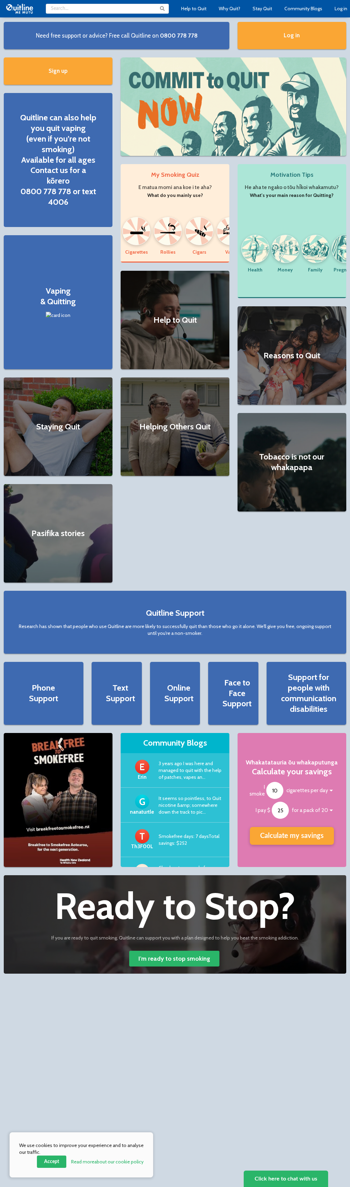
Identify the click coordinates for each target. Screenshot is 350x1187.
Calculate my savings (292, 835)
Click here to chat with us (286, 1179)
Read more (107, 1162)
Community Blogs (303, 8)
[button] (116, 35)
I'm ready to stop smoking (174, 958)
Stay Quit (262, 8)
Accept (51, 1161)
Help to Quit (193, 8)
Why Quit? (229, 8)
